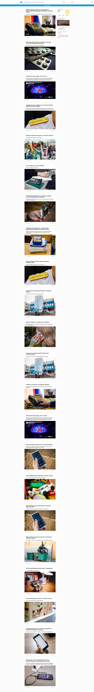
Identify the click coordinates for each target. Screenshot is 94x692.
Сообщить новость (47, 5)
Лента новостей (27, 2)
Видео (42, 2)
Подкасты (38, 2)
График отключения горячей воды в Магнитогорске (62, 22)
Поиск (63, 2)
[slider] (59, 13)
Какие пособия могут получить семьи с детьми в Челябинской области (63, 28)
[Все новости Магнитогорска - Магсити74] (21, 2)
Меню (72, 2)
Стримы (33, 2)
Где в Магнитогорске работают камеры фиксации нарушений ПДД (63, 36)
